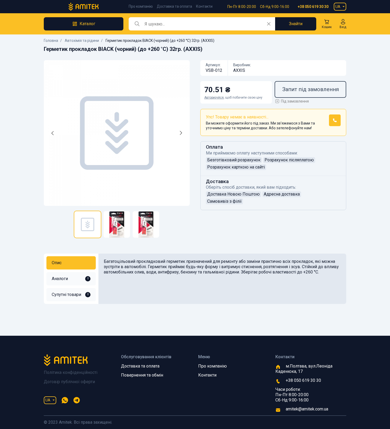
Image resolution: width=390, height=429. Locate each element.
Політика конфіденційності (70, 372)
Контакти (204, 6)
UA (337, 7)
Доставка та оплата (174, 6)
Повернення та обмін (142, 375)
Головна (51, 40)
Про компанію (141, 6)
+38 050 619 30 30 (313, 7)
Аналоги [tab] (70, 278)
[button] (343, 24)
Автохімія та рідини (82, 40)
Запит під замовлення (310, 89)
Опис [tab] (57, 262)
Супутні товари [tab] (70, 294)
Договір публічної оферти (69, 381)
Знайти (295, 23)
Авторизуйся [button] (214, 97)
